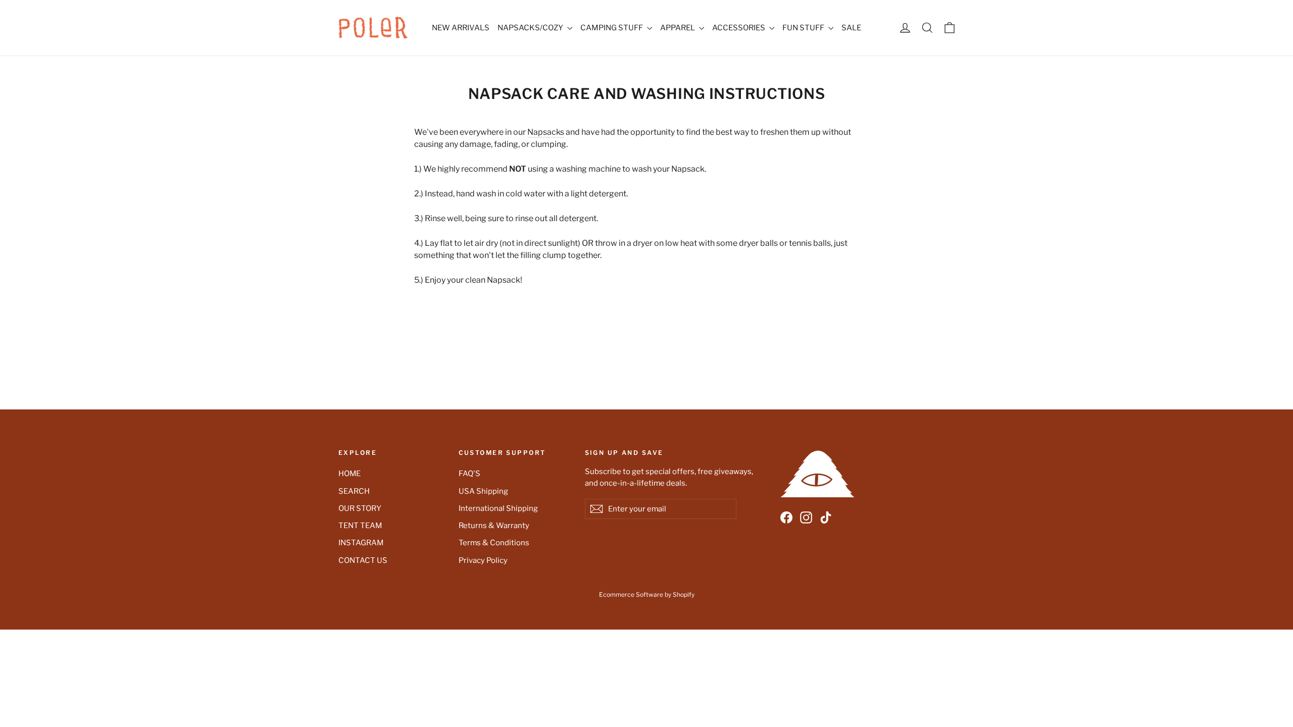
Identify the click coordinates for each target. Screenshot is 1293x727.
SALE (851, 27)
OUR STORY (359, 508)
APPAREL (678, 27)
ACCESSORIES (739, 27)
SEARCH (354, 491)
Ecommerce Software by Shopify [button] (646, 594)
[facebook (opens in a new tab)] (786, 517)
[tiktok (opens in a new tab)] (826, 517)
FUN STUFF (804, 27)
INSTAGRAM (360, 542)
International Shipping (498, 508)
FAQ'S (469, 473)
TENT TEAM (360, 525)
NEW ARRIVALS (460, 27)
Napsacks (545, 132)
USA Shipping (483, 491)
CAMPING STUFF (612, 27)
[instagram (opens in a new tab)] (806, 517)
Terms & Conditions (494, 542)
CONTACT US (362, 560)
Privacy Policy (483, 560)
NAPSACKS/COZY (531, 27)
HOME (349, 473)
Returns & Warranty (494, 525)
